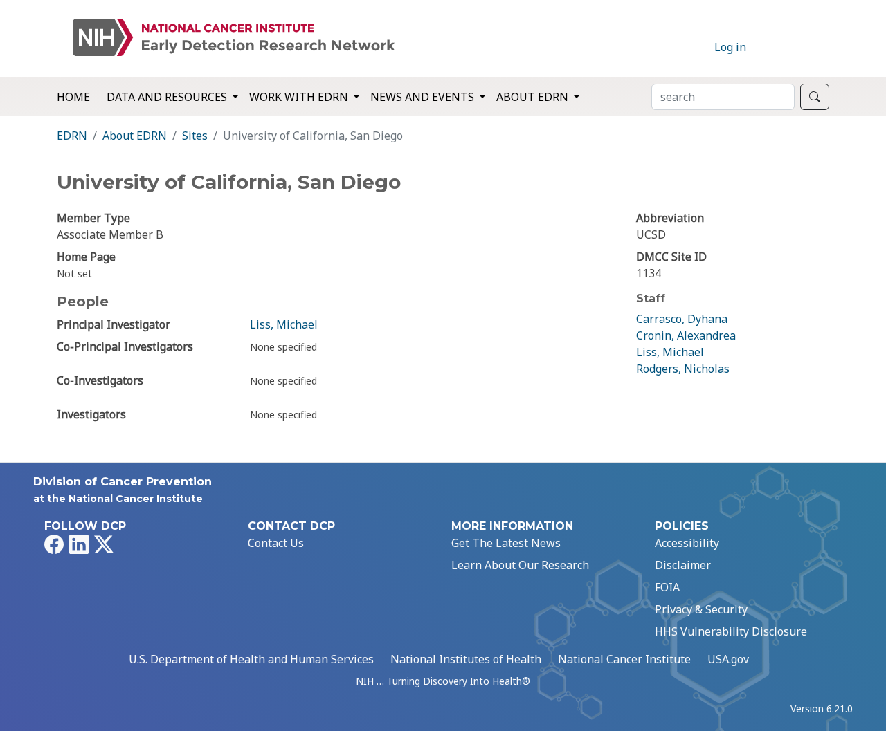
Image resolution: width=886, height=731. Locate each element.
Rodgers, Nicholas (683, 368)
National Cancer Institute (624, 659)
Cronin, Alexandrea (686, 335)
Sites (195, 135)
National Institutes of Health (465, 659)
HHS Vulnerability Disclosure (731, 631)
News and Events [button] (423, 96)
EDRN (72, 135)
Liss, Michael (284, 324)
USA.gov (728, 659)
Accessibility (687, 542)
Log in (730, 47)
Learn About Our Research (520, 565)
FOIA (667, 587)
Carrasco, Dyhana (681, 318)
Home (73, 96)
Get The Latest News (506, 542)
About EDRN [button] (533, 96)
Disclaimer (683, 565)
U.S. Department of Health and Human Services (251, 659)
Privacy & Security (701, 609)
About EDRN (134, 135)
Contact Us (276, 542)
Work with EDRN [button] (300, 96)
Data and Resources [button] (168, 96)
